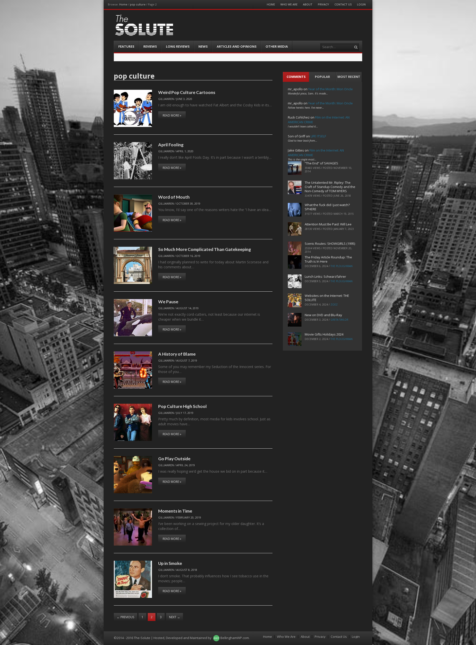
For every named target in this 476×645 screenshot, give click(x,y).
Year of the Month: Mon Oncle (330, 89)
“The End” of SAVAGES (321, 163)
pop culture (138, 4)
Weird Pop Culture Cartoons (186, 92)
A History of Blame (177, 354)
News (203, 46)
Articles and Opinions (237, 46)
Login (361, 4)
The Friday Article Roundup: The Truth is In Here (328, 259)
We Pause (168, 301)
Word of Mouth (174, 197)
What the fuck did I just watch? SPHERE (327, 207)
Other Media (277, 46)
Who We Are (289, 4)
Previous (125, 617)
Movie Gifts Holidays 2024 (324, 334)
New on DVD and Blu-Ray (323, 315)
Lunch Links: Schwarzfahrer (325, 276)
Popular (322, 76)
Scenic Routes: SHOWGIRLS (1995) (330, 243)
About (307, 4)
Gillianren (166, 99)
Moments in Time (175, 511)
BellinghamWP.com (234, 638)
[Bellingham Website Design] (216, 638)
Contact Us (343, 4)
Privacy (323, 4)
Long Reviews (178, 46)
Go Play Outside (174, 458)
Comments (296, 76)
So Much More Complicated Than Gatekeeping (204, 249)
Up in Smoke (170, 563)
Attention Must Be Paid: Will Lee (328, 224)
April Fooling (170, 144)
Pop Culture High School (182, 406)
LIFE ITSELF (318, 136)
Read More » (172, 115)
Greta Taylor (339, 319)
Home (123, 4)
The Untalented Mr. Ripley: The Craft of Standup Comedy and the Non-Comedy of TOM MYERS (330, 186)
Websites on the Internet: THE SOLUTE (327, 297)
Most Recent (348, 76)
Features (126, 46)
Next (174, 617)
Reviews (150, 46)
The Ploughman (341, 266)
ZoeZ (334, 304)
